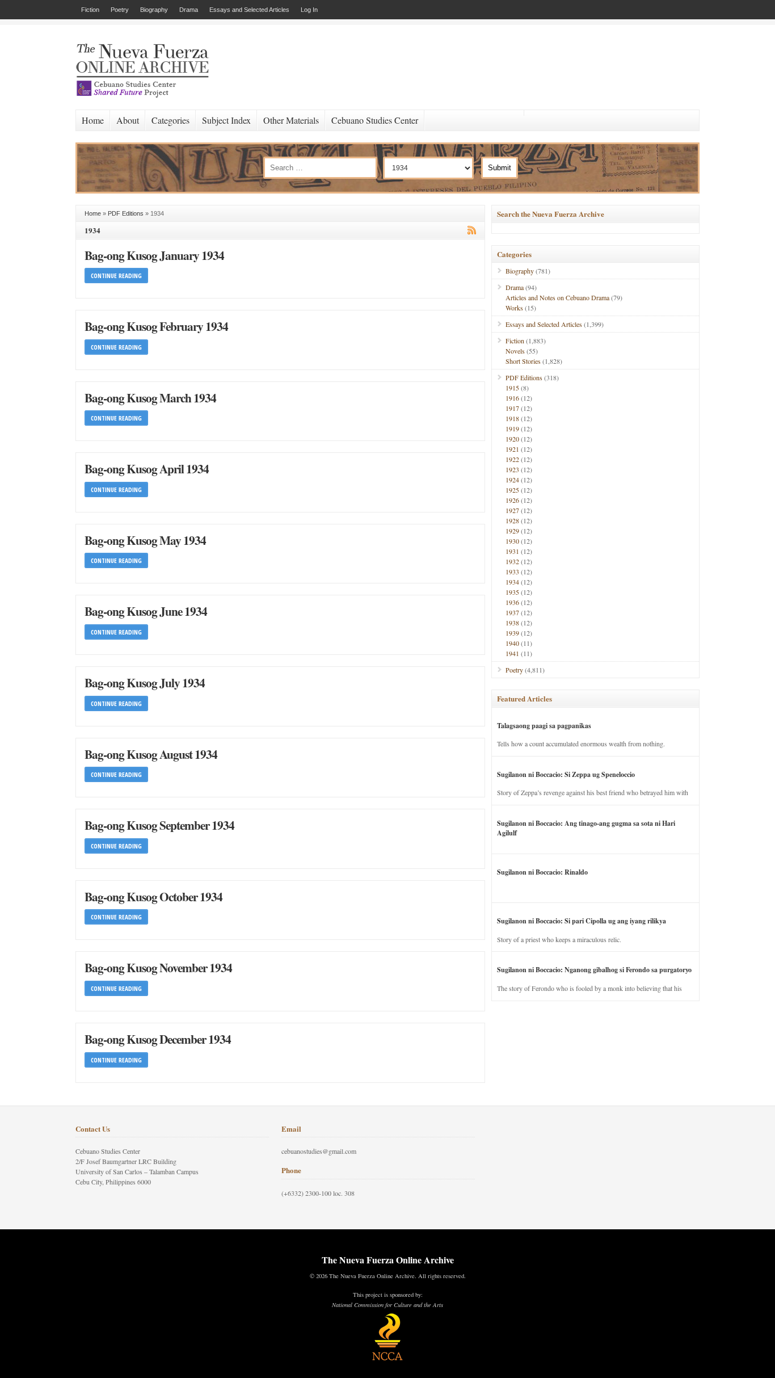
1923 (512, 469)
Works (514, 307)
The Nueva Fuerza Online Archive (388, 1259)
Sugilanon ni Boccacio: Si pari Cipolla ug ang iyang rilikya (581, 921)
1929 (512, 530)
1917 (512, 408)
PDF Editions (126, 213)
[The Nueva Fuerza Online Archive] (146, 95)
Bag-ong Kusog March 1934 (150, 397)
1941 (512, 653)
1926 (512, 500)
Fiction (90, 9)
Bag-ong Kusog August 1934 (151, 754)
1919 (512, 428)
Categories (170, 120)
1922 (512, 459)
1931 (512, 551)
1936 (512, 602)
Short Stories (523, 360)
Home (93, 120)
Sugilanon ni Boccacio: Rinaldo (542, 872)
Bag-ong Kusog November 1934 (158, 967)
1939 (512, 632)
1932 (512, 561)
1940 (512, 643)
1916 (512, 397)
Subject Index (226, 120)
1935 (512, 591)
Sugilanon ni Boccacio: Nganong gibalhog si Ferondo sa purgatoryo (594, 969)
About (127, 120)
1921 (512, 448)
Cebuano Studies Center (374, 120)
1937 (512, 612)
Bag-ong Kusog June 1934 (146, 611)
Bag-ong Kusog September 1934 (159, 825)
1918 (512, 418)
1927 (512, 510)
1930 (512, 540)
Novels (515, 350)
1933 (512, 571)
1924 (512, 479)
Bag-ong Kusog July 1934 (145, 682)
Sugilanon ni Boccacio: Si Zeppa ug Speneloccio (566, 774)
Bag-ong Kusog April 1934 (147, 468)
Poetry (120, 9)
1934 (512, 581)
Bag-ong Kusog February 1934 (156, 326)
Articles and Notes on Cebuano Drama (557, 297)
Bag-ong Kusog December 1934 (158, 1039)
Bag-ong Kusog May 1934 (145, 540)
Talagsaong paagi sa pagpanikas (544, 725)
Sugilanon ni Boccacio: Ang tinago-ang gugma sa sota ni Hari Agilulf (586, 828)
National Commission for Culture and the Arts (387, 1305)
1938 (512, 622)
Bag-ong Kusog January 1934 (154, 255)
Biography (154, 9)
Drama (188, 9)
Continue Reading (116, 275)
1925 (512, 489)
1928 (512, 520)
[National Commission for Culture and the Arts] (387, 1359)
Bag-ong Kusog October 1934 (153, 896)
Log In (309, 9)
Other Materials (291, 120)
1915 (512, 387)
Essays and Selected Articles (249, 9)
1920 (512, 438)
